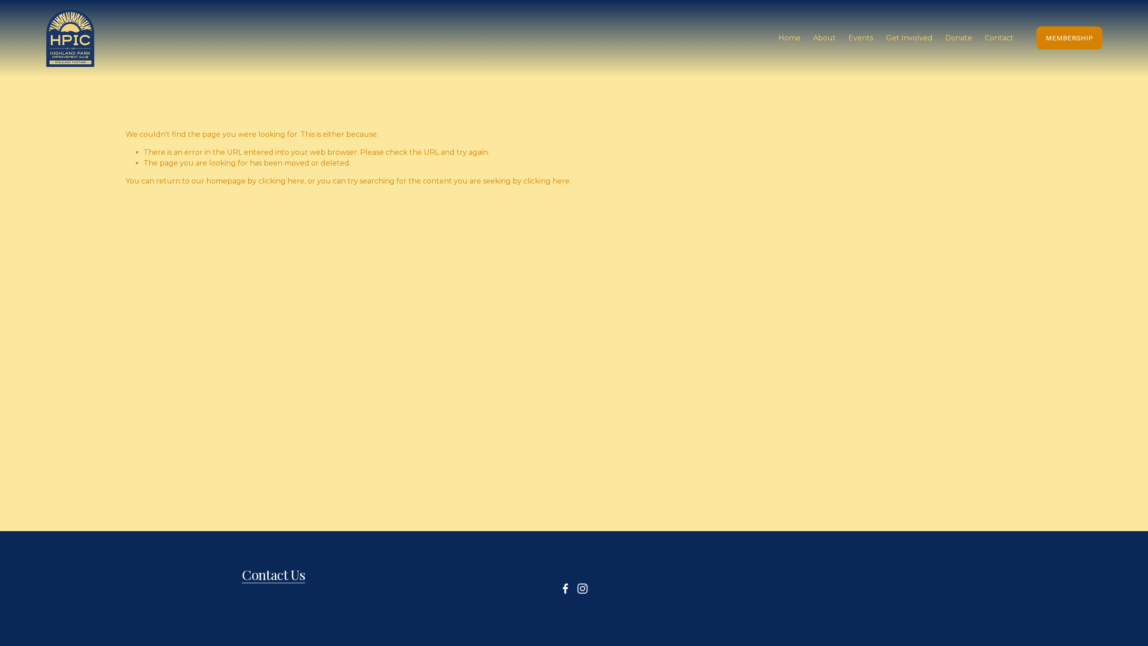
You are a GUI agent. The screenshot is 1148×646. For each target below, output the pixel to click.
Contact (999, 38)
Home (789, 38)
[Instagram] (582, 588)
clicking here (281, 181)
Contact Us (273, 575)
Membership (1069, 38)
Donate (958, 38)
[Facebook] (565, 588)
